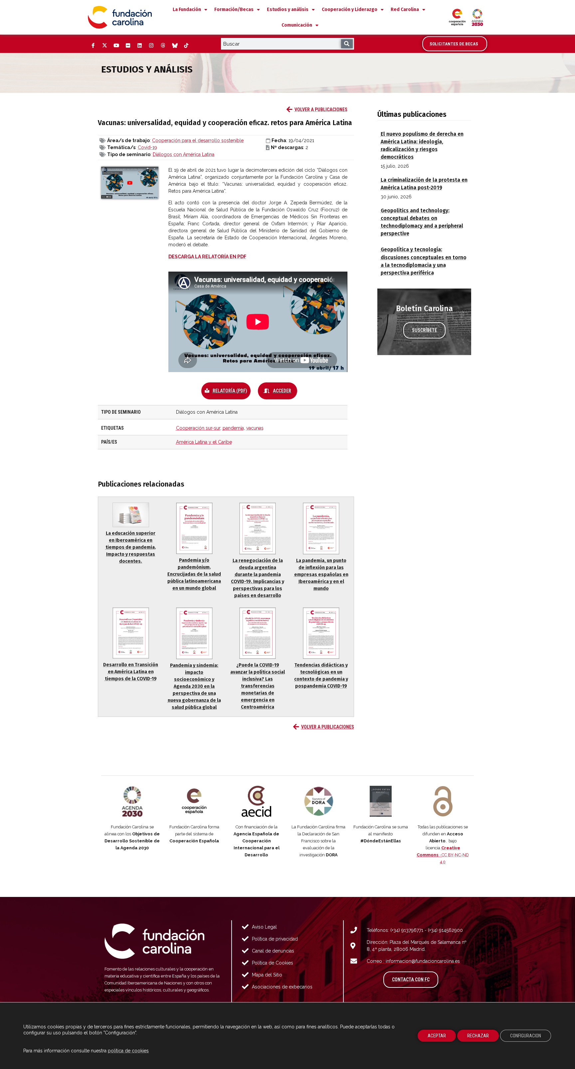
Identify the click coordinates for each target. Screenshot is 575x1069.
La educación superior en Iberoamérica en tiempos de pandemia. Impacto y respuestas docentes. (130, 547)
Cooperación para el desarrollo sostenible (198, 140)
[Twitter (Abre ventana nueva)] (104, 46)
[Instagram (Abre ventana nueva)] (151, 46)
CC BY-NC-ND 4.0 (443, 854)
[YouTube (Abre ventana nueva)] (116, 46)
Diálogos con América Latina (183, 154)
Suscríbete (424, 330)
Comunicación (297, 25)
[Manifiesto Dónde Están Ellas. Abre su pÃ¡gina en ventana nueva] (381, 801)
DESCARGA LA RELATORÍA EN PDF (207, 256)
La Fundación (187, 9)
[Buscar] (347, 43)
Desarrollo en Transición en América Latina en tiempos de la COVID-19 (130, 672)
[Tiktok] (186, 46)
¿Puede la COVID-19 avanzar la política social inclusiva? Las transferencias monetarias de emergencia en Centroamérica (257, 686)
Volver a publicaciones (320, 109)
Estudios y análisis (287, 9)
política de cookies (128, 1050)
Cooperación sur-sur (198, 428)
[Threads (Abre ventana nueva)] (163, 46)
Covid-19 (147, 147)
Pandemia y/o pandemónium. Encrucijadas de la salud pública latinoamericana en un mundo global (194, 574)
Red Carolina (405, 9)
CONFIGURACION (525, 1035)
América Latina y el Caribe (204, 442)
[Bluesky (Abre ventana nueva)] (174, 46)
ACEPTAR (437, 1035)
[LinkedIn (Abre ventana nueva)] (139, 46)
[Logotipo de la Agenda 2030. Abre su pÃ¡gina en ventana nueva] (132, 801)
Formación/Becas (234, 9)
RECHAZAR (478, 1035)
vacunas (255, 428)
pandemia (233, 428)
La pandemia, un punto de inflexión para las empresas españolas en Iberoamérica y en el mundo (321, 574)
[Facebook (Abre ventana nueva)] (93, 46)
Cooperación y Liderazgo (349, 9)
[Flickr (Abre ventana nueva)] (128, 46)
